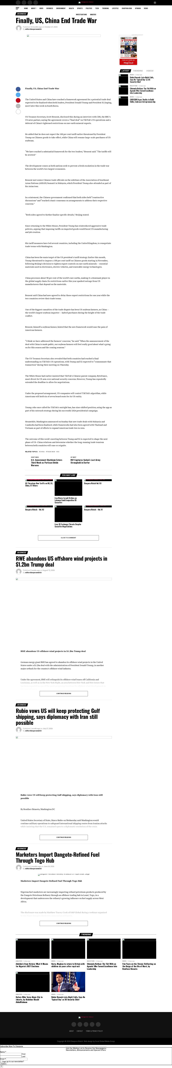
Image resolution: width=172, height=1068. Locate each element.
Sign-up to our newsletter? (13, 1061)
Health (71, 8)
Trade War (51, 452)
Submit (3, 1064)
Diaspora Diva (127, 8)
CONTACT (80, 1031)
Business (49, 8)
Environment (61, 8)
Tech (97, 8)
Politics (89, 8)
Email (3, 1059)
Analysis (93, 14)
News (41, 8)
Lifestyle (115, 8)
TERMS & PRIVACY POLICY (94, 1031)
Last (23, 1056)
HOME (26, 8)
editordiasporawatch (33, 29)
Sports (79, 8)
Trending (105, 8)
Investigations (81, 14)
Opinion (138, 8)
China (42, 452)
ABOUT (33, 8)
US (58, 452)
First (23, 1054)
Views (146, 8)
